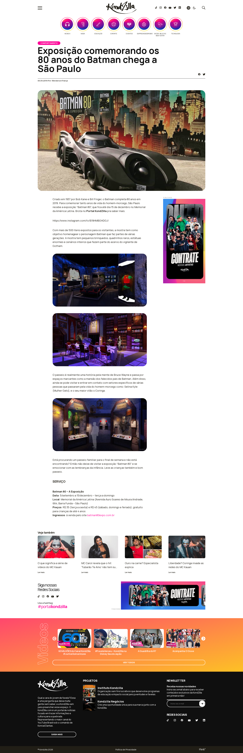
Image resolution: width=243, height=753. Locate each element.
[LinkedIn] (179, 7)
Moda (83, 34)
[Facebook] (165, 7)
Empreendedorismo (145, 34)
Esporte (113, 34)
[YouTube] (170, 7)
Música (67, 34)
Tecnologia (175, 34)
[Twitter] (175, 7)
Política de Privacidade (125, 749)
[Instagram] (160, 7)
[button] (203, 639)
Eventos (129, 34)
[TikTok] (156, 7)
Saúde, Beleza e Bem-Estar (160, 35)
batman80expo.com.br (100, 515)
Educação (98, 34)
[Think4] (202, 749)
